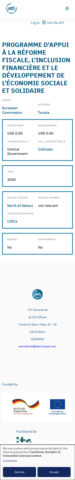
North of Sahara (20, 205)
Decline (20, 472)
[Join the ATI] (56, 23)
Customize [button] (10, 461)
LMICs (12, 221)
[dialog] (37, 462)
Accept (54, 472)
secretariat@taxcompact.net (37, 346)
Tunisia (43, 112)
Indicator (45, 149)
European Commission (12, 110)
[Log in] (38, 23)
